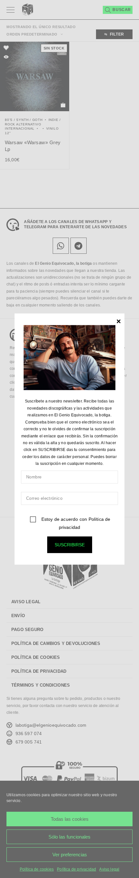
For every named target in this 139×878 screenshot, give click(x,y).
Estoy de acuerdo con (75, 523)
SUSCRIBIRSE (70, 544)
